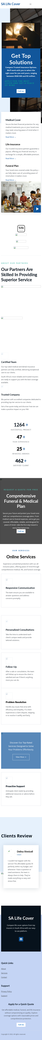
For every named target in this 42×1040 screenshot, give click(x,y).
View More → (21, 757)
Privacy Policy (6, 991)
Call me (21, 91)
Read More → (11, 137)
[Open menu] (30, 4)
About (3, 969)
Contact (4, 977)
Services (4, 973)
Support (4, 996)
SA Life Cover (10, 4)
